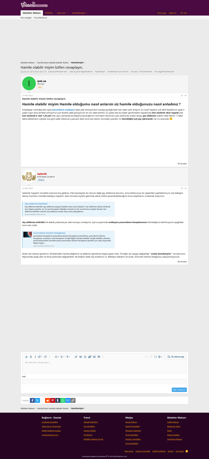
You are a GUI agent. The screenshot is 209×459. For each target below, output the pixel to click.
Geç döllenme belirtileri (36, 203)
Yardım (170, 451)
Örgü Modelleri (131, 435)
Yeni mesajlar (26, 17)
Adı (23, 376)
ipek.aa (26, 71)
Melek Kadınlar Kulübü (51, 430)
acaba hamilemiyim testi (57, 71)
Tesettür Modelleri (133, 439)
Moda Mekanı (131, 422)
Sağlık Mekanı (173, 422)
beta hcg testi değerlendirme (81, 71)
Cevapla (183, 163)
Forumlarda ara (40, 17)
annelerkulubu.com (50, 435)
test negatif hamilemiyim (164, 71)
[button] (62, 13)
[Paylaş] (182, 95)
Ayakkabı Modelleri (50, 422)
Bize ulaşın (129, 451)
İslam (169, 430)
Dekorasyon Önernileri (51, 426)
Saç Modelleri (89, 426)
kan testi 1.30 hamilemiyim (141, 71)
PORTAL (49, 12)
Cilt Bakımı (88, 435)
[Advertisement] (104, 41)
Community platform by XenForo (104, 456)
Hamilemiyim (78, 12)
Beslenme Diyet (173, 426)
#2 (186, 188)
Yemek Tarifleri (90, 430)
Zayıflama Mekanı (174, 439)
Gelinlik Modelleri (132, 426)
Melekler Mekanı (32, 12)
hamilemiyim (100, 71)
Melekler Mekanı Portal (93, 439)
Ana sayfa (180, 451)
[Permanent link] (182, 104)
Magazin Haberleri (133, 430)
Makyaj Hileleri (173, 435)
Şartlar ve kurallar (142, 451)
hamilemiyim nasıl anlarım (118, 71)
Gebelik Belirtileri (91, 422)
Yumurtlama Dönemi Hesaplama (49, 232)
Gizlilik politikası (159, 451)
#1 (186, 95)
